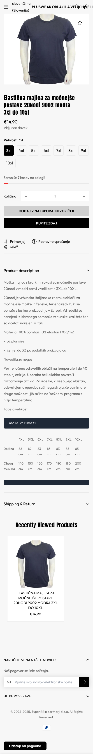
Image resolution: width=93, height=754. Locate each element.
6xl (46, 150)
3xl (8, 150)
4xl (21, 150)
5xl (33, 150)
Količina (10, 196)
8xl (71, 150)
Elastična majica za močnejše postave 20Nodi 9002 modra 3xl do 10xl (36, 600)
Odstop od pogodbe (25, 746)
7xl (58, 150)
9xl (83, 150)
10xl (9, 163)
